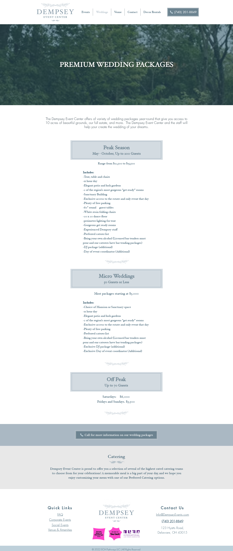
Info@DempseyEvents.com (172, 514)
